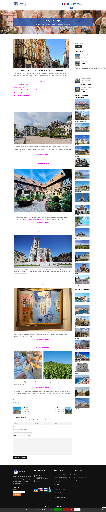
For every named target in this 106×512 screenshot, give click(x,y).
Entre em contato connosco (59, 487)
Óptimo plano (51, 4)
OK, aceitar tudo (58, 509)
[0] (77, 4)
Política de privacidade (58, 495)
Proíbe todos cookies (68, 509)
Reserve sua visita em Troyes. (43, 339)
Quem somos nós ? (58, 484)
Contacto (58, 4)
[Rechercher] (71, 8)
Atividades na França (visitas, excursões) (62, 474)
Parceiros (76, 474)
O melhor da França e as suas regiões (61, 481)
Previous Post (26, 411)
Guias (40, 4)
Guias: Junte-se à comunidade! (80, 477)
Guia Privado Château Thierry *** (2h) (86, 88)
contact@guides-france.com (42, 483)
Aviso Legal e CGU (58, 492)
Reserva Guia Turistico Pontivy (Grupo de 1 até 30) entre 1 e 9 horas (86, 80)
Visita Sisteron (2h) (85, 61)
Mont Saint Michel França (28, 407)
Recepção (35, 4)
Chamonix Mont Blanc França (56, 407)
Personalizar (77, 509)
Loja (45, 4)
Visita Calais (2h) (85, 54)
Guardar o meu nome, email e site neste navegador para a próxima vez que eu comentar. (34, 426)
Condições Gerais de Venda (59, 489)
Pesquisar (77, 39)
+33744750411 (39, 481)
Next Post (60, 411)
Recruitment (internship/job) (59, 497)
